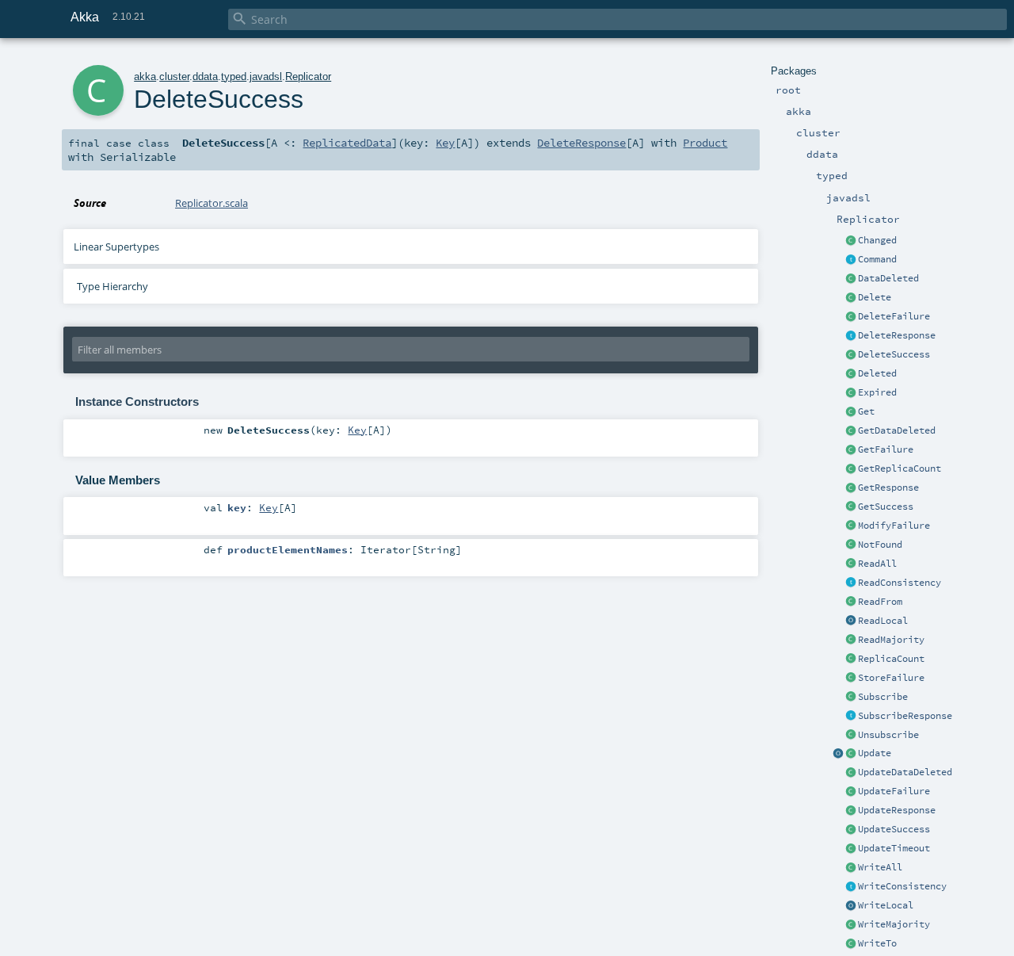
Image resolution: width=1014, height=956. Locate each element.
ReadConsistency (899, 582)
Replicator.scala (211, 203)
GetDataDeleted (897, 430)
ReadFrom (880, 601)
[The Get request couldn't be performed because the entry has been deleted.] (850, 431)
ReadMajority (891, 639)
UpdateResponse (897, 810)
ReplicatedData (347, 143)
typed (233, 76)
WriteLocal (885, 905)
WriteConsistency (902, 886)
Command (877, 259)
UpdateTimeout (894, 848)
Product (705, 143)
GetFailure (885, 449)
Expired (877, 392)
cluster (174, 76)
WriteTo (877, 943)
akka (145, 76)
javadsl (266, 76)
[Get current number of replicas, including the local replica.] (850, 469)
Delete (874, 297)
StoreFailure (891, 677)
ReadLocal (883, 620)
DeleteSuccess (894, 354)
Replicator (308, 76)
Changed (877, 240)
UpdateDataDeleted (905, 772)
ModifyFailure (894, 525)
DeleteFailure (894, 316)
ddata (205, 76)
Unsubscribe (888, 734)
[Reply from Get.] (850, 507)
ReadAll (877, 563)
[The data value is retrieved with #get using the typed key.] (850, 241)
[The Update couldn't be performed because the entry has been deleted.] (850, 773)
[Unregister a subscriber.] (850, 735)
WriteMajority (894, 924)
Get (866, 411)
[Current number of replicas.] (850, 659)
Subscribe (883, 696)
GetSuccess (885, 506)
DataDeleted (888, 278)
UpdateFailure (894, 791)
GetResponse (888, 487)
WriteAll (880, 867)
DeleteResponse (897, 335)
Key (445, 143)
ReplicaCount (891, 658)
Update (874, 753)
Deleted (877, 373)
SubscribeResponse (905, 715)
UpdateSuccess (894, 829)
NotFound (880, 544)
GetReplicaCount (899, 468)
